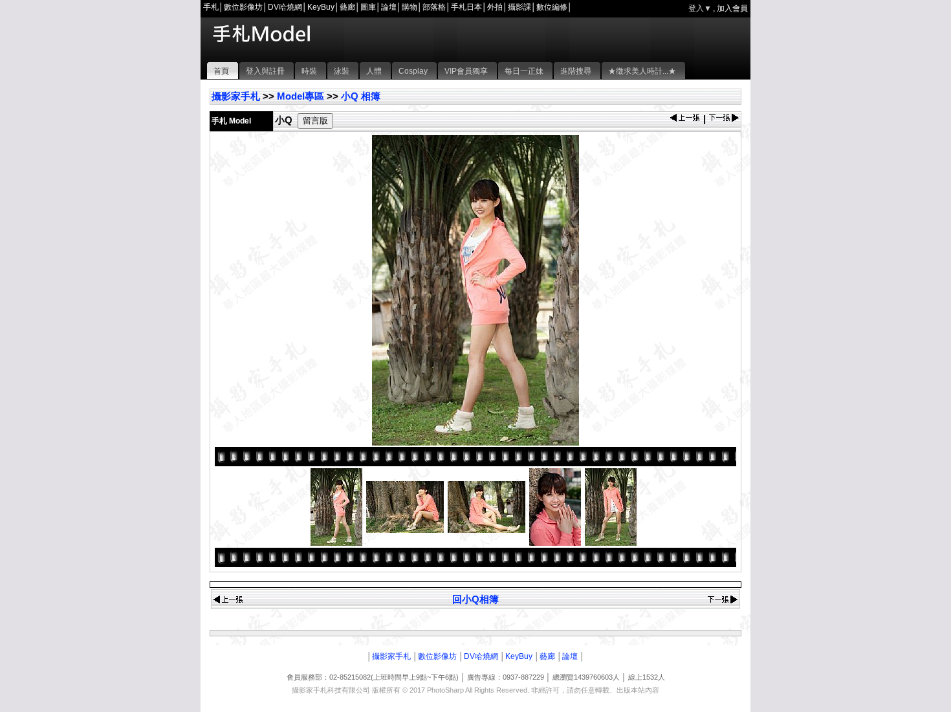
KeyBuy (320, 7)
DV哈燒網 (285, 7)
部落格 (434, 7)
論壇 (389, 7)
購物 (409, 7)
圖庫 (368, 7)
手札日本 (466, 7)
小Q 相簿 (360, 96)
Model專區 (300, 96)
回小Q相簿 (475, 599)
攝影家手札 (236, 96)
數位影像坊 (243, 7)
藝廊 (347, 7)
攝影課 (519, 7)
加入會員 (732, 8)
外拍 (495, 7)
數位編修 (551, 7)
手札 (211, 7)
